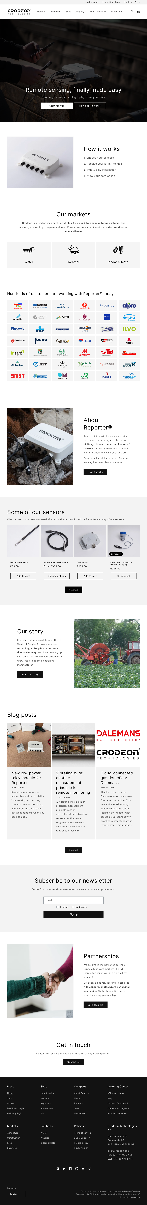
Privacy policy (81, 1148)
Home (10, 1093)
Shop (9, 1098)
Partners (78, 1103)
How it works (95, 472)
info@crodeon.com (119, 1150)
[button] (42, 12)
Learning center (92, 2)
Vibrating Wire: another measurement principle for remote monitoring (73, 783)
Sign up (74, 914)
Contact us (73, 1062)
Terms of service (82, 1133)
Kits (42, 1113)
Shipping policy (82, 1138)
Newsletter (107, 2)
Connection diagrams (118, 1108)
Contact (11, 1103)
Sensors (45, 1098)
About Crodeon (81, 1093)
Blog (117, 2)
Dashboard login (15, 1108)
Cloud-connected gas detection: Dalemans (117, 778)
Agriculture (12, 1133)
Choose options (57, 576)
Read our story (30, 674)
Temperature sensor (20, 562)
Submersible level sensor (55, 562)
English (13, 1194)
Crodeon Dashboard (118, 1103)
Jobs (76, 1108)
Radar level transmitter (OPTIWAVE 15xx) (121, 563)
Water (44, 1133)
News (77, 1098)
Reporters (46, 1103)
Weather (45, 1138)
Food (9, 1143)
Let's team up (95, 1005)
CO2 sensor (82, 562)
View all (73, 590)
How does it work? (90, 105)
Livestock (12, 1148)
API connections (116, 1093)
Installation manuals (118, 1113)
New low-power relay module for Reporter (26, 778)
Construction (13, 1138)
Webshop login (14, 1113)
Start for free (57, 105)
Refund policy (81, 1143)
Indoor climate (48, 1143)
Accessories (47, 1108)
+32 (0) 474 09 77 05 (120, 1154)
